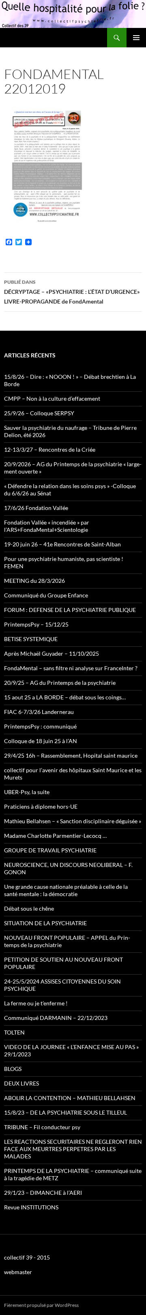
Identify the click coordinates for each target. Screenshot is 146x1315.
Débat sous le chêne (29, 908)
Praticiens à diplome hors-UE (40, 806)
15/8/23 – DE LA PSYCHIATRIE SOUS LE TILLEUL (65, 1112)
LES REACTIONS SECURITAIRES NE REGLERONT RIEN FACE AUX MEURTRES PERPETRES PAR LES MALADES (73, 1149)
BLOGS (12, 1068)
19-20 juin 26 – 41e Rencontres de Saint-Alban (62, 544)
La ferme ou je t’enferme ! (36, 1003)
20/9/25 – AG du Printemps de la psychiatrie (60, 682)
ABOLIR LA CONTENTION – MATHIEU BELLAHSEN (69, 1097)
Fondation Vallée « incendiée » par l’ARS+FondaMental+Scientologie (46, 526)
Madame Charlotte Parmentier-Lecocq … (55, 835)
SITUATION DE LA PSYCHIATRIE (45, 923)
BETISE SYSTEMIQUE (31, 638)
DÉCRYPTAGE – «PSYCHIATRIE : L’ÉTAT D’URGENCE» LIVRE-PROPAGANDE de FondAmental (72, 292)
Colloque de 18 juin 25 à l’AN (40, 740)
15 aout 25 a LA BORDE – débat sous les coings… (65, 697)
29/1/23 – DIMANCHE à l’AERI (43, 1192)
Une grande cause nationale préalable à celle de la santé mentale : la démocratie (66, 890)
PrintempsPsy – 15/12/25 (36, 624)
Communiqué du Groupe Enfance (46, 595)
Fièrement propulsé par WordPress (41, 1305)
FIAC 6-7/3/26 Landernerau (39, 711)
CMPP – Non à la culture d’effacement (52, 398)
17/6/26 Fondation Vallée (36, 507)
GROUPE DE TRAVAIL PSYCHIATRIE (50, 850)
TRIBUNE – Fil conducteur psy (42, 1127)
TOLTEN (14, 1032)
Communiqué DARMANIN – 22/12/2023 (55, 1017)
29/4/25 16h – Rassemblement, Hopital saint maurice (70, 755)
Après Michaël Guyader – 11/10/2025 (51, 653)
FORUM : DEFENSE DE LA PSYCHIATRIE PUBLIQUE (70, 609)
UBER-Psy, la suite (26, 791)
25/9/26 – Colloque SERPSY (39, 413)
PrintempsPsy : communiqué (40, 726)
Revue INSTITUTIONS (31, 1207)
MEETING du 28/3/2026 (34, 580)
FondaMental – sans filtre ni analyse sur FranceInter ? (70, 668)
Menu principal (136, 37)
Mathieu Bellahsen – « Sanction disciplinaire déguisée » (72, 821)
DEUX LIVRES (21, 1083)
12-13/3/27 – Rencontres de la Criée (49, 449)
